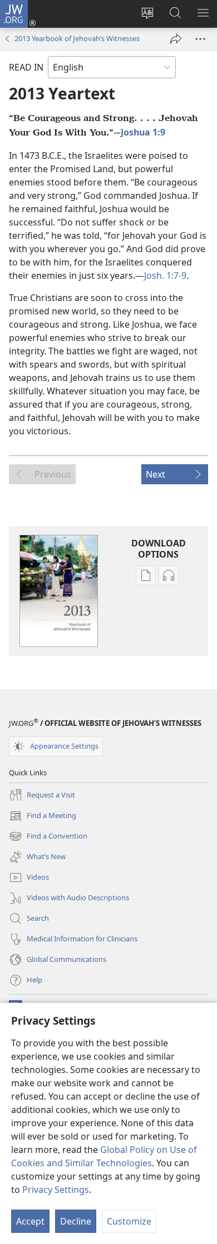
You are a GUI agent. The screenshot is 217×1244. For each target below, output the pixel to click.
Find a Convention (48, 837)
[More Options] (200, 39)
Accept (30, 1221)
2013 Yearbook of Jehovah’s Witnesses (77, 38)
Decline (75, 1221)
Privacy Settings (55, 1189)
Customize (129, 1221)
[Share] (176, 39)
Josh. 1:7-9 (165, 275)
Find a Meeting (42, 816)
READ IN (26, 67)
